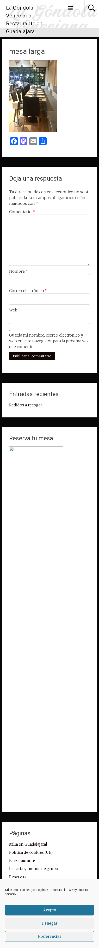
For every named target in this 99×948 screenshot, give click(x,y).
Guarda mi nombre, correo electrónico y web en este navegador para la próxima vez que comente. (49, 341)
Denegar (49, 923)
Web (13, 310)
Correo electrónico (28, 290)
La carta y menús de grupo (33, 868)
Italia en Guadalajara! (28, 844)
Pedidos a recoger (25, 405)
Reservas (17, 876)
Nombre (18, 271)
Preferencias (49, 936)
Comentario (22, 211)
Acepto (49, 910)
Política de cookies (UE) (31, 852)
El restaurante (22, 860)
